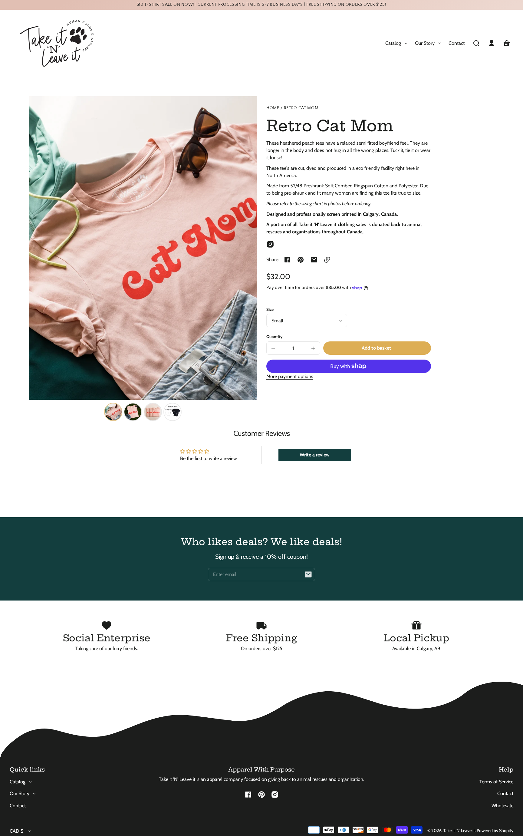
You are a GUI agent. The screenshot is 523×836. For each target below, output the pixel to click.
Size (270, 309)
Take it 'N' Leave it (459, 830)
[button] (476, 43)
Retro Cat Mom (301, 108)
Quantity (274, 336)
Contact (457, 43)
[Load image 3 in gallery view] (153, 412)
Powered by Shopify (495, 830)
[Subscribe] (308, 574)
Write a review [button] (315, 455)
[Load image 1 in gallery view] (113, 412)
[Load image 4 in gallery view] (172, 412)
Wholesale (502, 805)
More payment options (289, 376)
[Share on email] (314, 259)
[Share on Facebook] (287, 259)
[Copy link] (327, 259)
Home (272, 108)
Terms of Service (496, 782)
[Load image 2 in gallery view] (133, 412)
